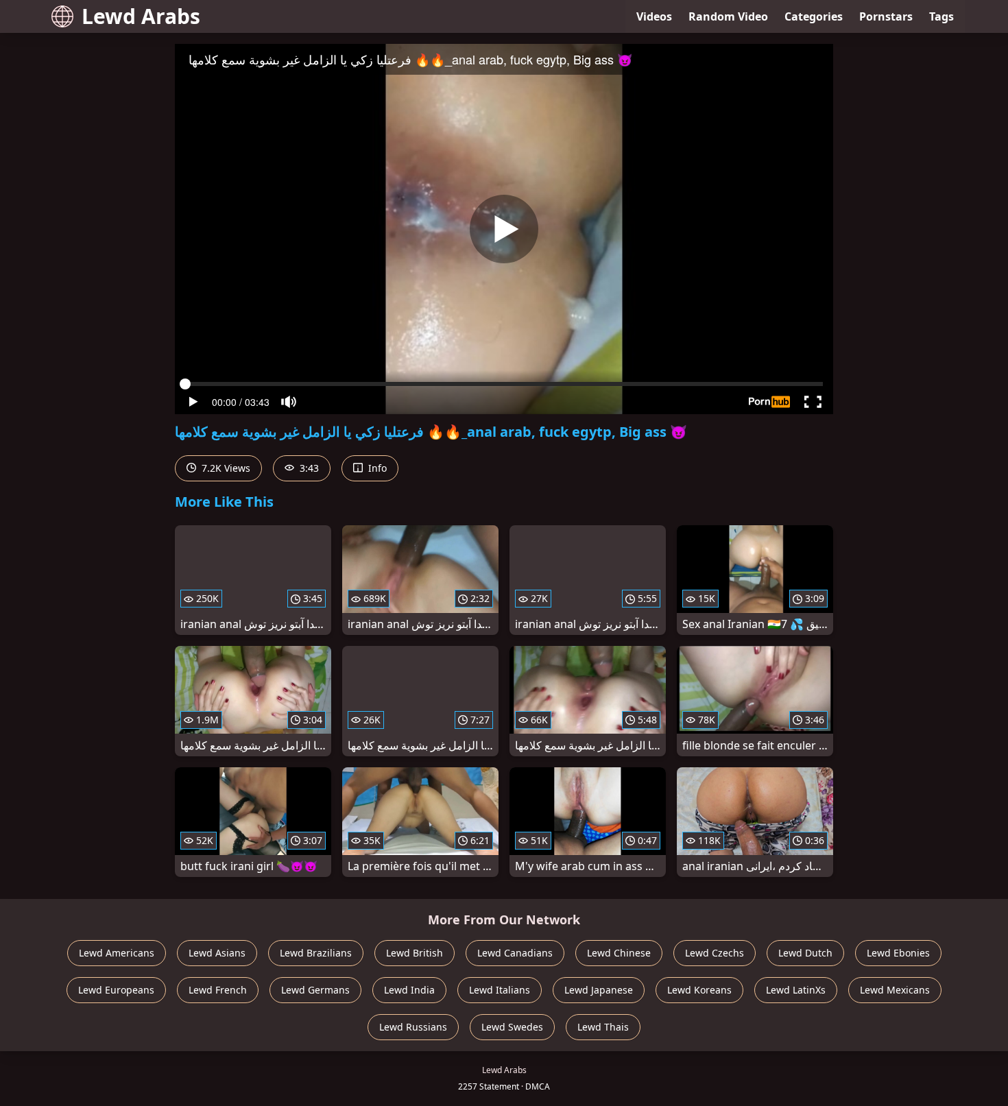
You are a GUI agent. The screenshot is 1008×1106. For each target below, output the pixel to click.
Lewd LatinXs (796, 989)
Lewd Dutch (805, 952)
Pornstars (886, 16)
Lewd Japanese (598, 989)
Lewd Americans (116, 952)
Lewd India (409, 989)
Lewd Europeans (116, 989)
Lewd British (414, 952)
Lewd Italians (499, 989)
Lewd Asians (217, 952)
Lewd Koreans (699, 989)
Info (376, 467)
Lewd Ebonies (898, 952)
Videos (654, 16)
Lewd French (218, 989)
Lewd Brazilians (316, 952)
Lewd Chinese (619, 952)
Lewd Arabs (141, 16)
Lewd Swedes (512, 1026)
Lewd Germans (315, 989)
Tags (941, 16)
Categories (813, 16)
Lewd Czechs (714, 952)
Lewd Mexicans (895, 989)
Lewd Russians (413, 1026)
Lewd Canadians (515, 952)
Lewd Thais (603, 1026)
